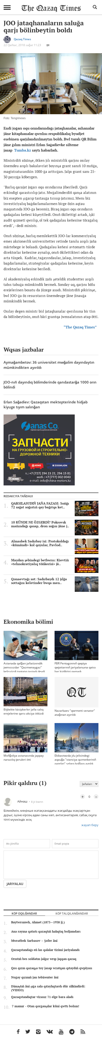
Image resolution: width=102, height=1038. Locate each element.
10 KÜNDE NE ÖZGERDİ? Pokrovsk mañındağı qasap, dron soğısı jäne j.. (40, 524)
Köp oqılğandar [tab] (24, 913)
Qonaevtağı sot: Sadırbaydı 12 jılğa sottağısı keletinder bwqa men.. (39, 581)
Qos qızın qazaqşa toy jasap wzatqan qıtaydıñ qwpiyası (51, 968)
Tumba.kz (22, 150)
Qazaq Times (22, 39)
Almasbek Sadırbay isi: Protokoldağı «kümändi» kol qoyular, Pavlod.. (40, 543)
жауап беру (89, 825)
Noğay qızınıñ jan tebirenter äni (34, 977)
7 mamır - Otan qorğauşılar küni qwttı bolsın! (45, 1006)
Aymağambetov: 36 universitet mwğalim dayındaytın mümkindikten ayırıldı (49, 365)
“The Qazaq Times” (81, 327)
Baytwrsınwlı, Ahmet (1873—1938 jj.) (38, 922)
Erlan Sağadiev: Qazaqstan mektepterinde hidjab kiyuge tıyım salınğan (46, 404)
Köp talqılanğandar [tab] (72, 913)
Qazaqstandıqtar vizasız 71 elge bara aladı (42, 997)
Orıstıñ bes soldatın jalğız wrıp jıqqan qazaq (43, 959)
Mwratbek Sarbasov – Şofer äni (34, 940)
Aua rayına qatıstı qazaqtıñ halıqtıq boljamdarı (45, 931)
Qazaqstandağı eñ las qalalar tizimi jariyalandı (45, 950)
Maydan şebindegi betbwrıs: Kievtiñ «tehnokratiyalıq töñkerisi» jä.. (40, 562)
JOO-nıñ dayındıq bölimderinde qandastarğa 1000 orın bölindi (50, 384)
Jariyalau (15, 883)
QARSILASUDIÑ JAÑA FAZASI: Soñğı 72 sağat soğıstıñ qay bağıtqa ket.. (40, 505)
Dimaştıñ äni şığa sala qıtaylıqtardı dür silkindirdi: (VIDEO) (48, 988)
